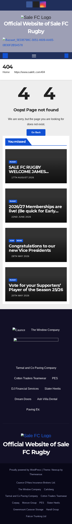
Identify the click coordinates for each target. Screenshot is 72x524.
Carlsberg (49, 489)
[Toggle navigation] (34, 55)
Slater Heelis (53, 388)
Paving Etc (33, 409)
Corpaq (15, 502)
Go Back (36, 132)
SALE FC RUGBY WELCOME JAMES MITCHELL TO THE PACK (34, 171)
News (19, 241)
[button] (61, 55)
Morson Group (29, 502)
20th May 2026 (20, 295)
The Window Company (45, 329)
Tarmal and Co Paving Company (36, 367)
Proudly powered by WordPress (25, 470)
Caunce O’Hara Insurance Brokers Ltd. (36, 482)
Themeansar (36, 474)
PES (55, 378)
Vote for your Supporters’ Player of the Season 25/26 (36, 287)
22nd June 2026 (21, 217)
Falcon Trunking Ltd (36, 516)
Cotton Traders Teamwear (30, 378)
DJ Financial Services (25, 388)
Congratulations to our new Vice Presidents (32, 248)
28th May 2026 (20, 256)
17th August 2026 (23, 177)
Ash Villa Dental (47, 399)
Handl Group (52, 509)
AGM (12, 241)
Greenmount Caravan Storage (28, 509)
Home (6, 72)
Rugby (13, 162)
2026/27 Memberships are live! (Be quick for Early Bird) (35, 211)
